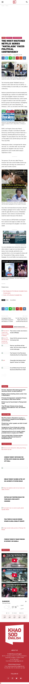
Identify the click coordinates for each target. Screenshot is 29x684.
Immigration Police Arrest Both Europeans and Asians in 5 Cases (7, 319)
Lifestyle (9, 37)
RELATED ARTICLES (7, 326)
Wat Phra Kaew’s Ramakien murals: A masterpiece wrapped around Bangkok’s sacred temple (14, 419)
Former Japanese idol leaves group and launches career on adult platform (13, 390)
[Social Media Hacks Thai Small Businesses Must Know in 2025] (5, 369)
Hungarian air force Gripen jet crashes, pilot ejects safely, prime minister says (13, 428)
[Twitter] (16, 678)
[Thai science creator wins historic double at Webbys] (5, 333)
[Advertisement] (14, 21)
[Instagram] (12, 678)
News (7, 5)
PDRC (7, 300)
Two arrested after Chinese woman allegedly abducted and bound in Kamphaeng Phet (12, 437)
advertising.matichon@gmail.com (16, 666)
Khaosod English (7, 54)
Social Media (13, 300)
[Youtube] (20, 678)
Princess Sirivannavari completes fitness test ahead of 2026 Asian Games (14, 398)
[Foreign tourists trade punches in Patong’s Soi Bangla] (14, 536)
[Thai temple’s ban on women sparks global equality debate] (14, 516)
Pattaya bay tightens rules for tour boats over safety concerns (14, 499)
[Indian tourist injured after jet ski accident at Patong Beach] (14, 476)
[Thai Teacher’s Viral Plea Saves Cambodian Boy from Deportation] (5, 354)
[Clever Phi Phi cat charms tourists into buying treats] (5, 340)
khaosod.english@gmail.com (16, 661)
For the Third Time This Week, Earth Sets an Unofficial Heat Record (21, 319)
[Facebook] (8, 678)
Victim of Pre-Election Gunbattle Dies (12, 295)
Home (3, 5)
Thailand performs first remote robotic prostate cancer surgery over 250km (13, 432)
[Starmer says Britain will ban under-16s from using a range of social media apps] (5, 347)
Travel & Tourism (6, 444)
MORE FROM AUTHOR (19, 326)
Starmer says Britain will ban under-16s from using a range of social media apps (18, 347)
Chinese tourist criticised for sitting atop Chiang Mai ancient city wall (14, 459)
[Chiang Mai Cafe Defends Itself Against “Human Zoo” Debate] (5, 362)
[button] (27, 2)
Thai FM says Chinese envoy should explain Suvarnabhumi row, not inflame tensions (13, 407)
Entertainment (17, 37)
